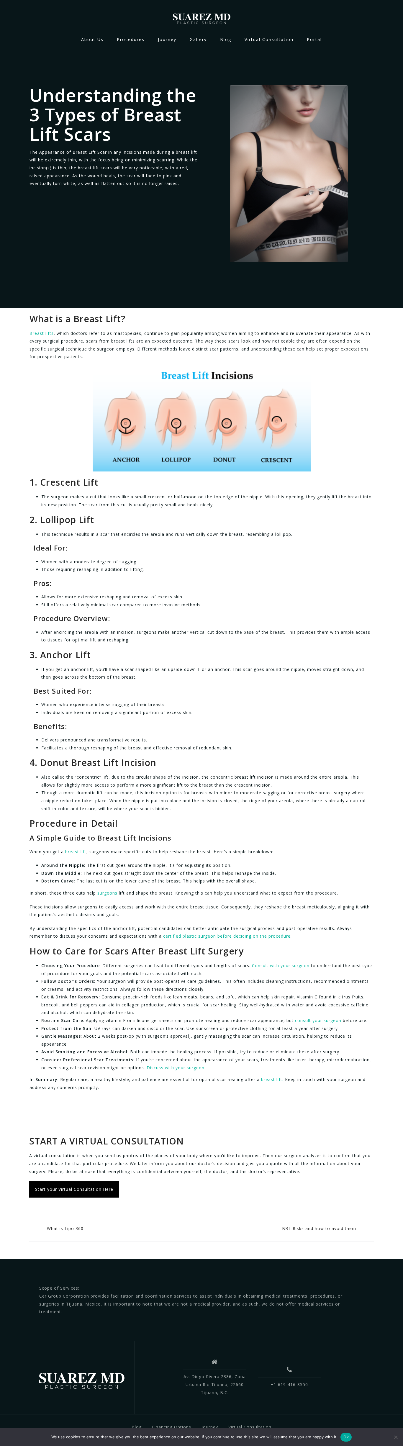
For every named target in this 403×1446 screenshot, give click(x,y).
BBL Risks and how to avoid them (319, 1228)
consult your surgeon (318, 1020)
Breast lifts (42, 333)
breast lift (75, 851)
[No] (396, 1437)
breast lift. (272, 1079)
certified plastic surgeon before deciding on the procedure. (227, 936)
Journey (167, 39)
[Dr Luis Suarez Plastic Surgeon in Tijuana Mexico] (81, 1380)
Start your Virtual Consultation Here (74, 1189)
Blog (225, 39)
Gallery (198, 39)
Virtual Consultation (269, 39)
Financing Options (171, 1427)
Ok (346, 1436)
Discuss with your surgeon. (175, 1067)
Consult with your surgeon (280, 965)
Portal (314, 39)
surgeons (107, 893)
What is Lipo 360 (65, 1228)
